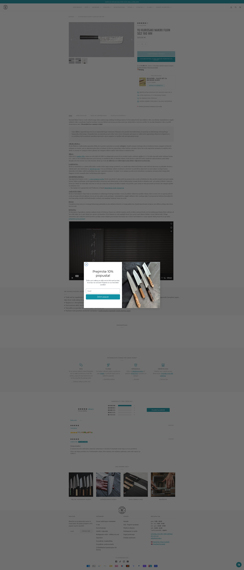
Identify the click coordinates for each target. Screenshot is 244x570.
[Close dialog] (86, 264)
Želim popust (103, 297)
